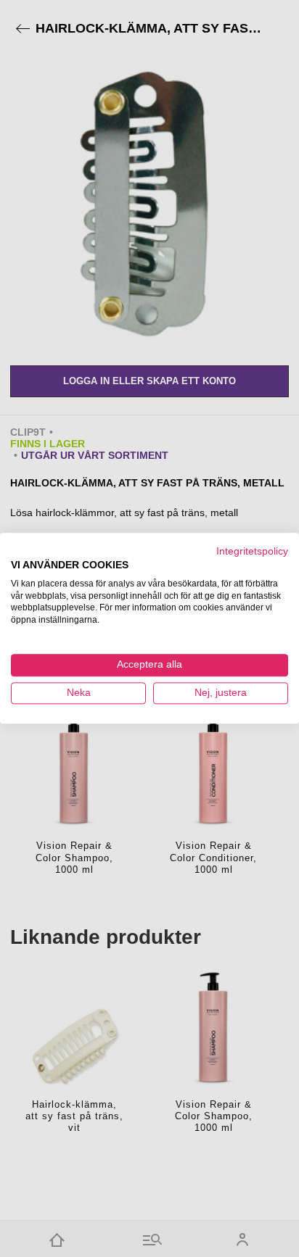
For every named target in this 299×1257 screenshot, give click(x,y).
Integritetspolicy (252, 551)
